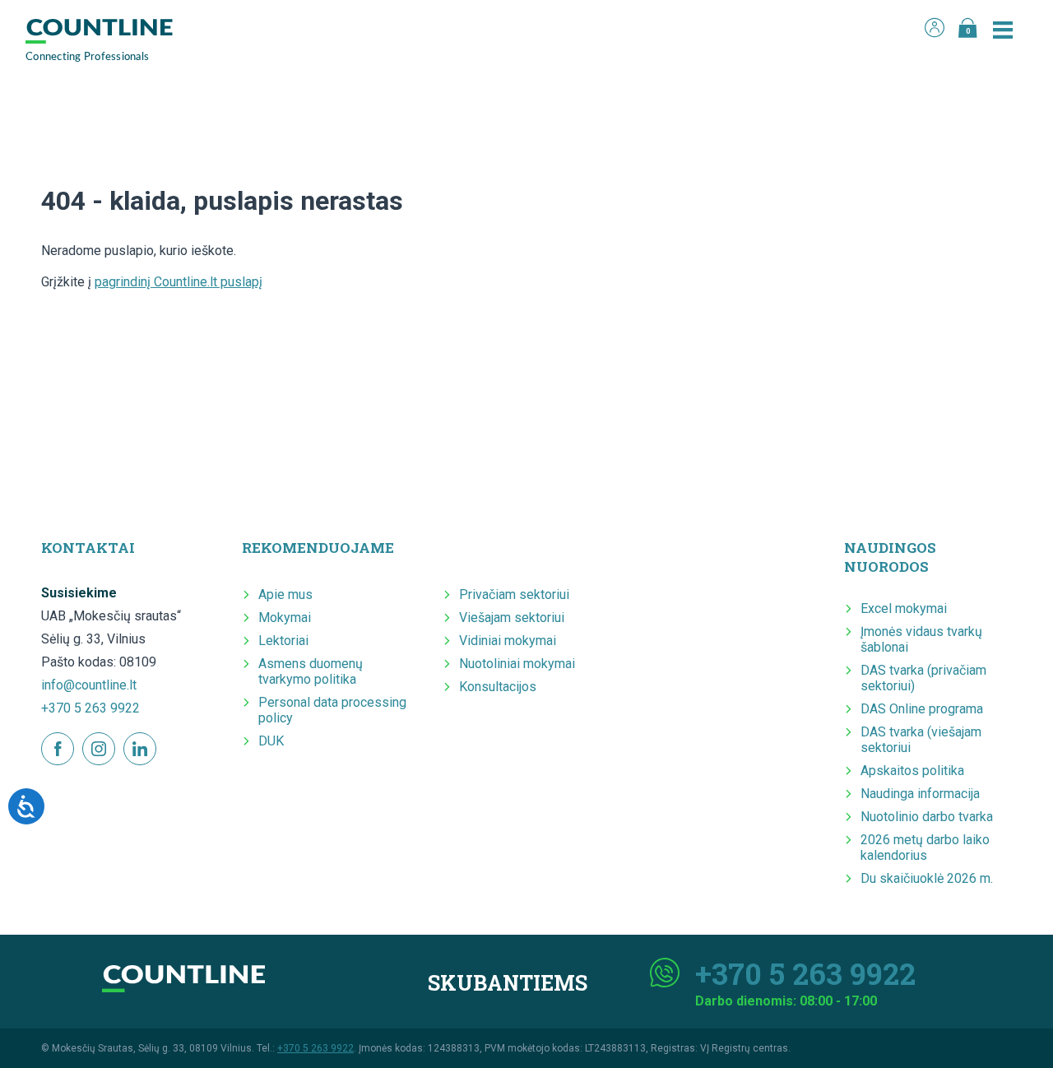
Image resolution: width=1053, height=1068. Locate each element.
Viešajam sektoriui (511, 617)
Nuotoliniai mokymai (517, 663)
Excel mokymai (903, 608)
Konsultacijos (497, 686)
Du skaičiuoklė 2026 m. (926, 878)
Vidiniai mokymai (507, 640)
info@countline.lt (89, 685)
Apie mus (285, 594)
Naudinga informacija (920, 793)
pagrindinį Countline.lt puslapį (178, 282)
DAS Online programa (921, 709)
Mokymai (284, 617)
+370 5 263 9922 (90, 708)
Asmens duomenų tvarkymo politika (310, 671)
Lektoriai (283, 640)
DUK (271, 741)
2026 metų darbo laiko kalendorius (925, 847)
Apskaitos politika (912, 770)
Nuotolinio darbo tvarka (926, 816)
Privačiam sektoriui (514, 594)
